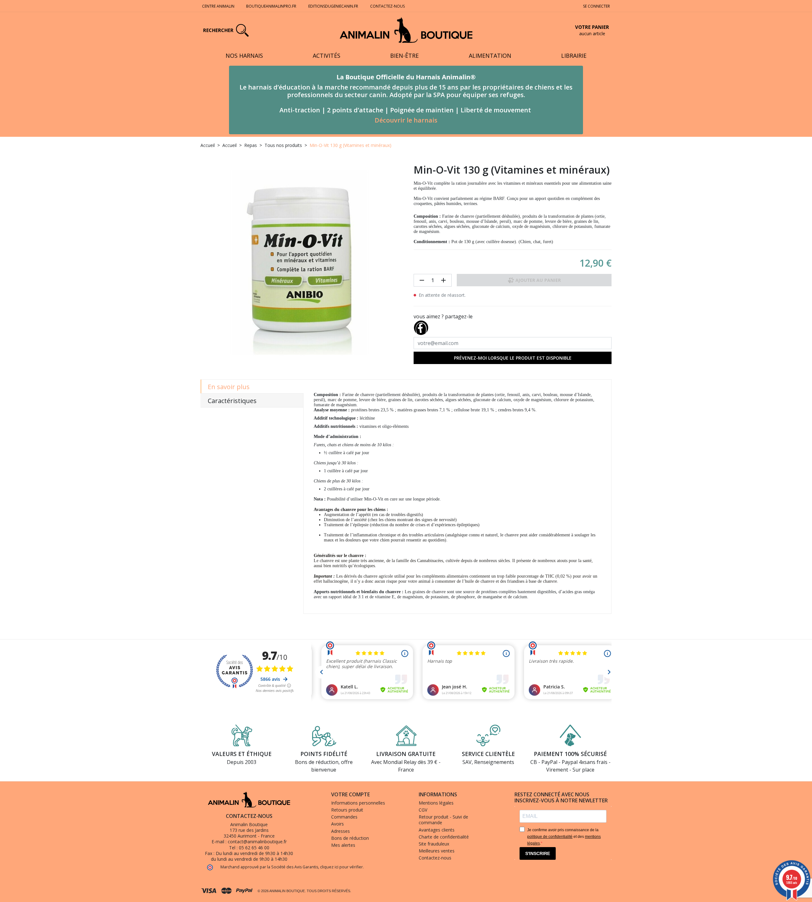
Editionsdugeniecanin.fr (333, 6)
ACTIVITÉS (326, 55)
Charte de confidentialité (444, 837)
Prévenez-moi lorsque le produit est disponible (513, 358)
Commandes (344, 817)
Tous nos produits (283, 145)
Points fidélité (323, 754)
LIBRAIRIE (573, 55)
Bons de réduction (350, 838)
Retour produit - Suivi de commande (443, 820)
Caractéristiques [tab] (232, 400)
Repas (250, 145)
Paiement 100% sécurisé (570, 754)
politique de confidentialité (550, 836)
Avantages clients (437, 830)
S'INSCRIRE (537, 853)
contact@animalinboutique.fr (257, 842)
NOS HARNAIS (244, 55)
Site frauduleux (434, 844)
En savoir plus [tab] (229, 386)
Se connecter (596, 6)
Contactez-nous (387, 6)
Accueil (207, 145)
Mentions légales (436, 803)
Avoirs (337, 824)
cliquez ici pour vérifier (341, 867)
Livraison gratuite (405, 754)
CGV (423, 810)
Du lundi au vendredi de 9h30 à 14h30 (254, 853)
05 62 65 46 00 (254, 848)
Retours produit (347, 810)
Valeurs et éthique (242, 754)
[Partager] (421, 327)
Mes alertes (343, 845)
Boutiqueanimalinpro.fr (271, 6)
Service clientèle (488, 754)
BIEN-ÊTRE (404, 55)
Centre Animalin (218, 6)
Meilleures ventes (437, 851)
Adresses (340, 831)
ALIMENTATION (490, 55)
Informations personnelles (358, 803)
